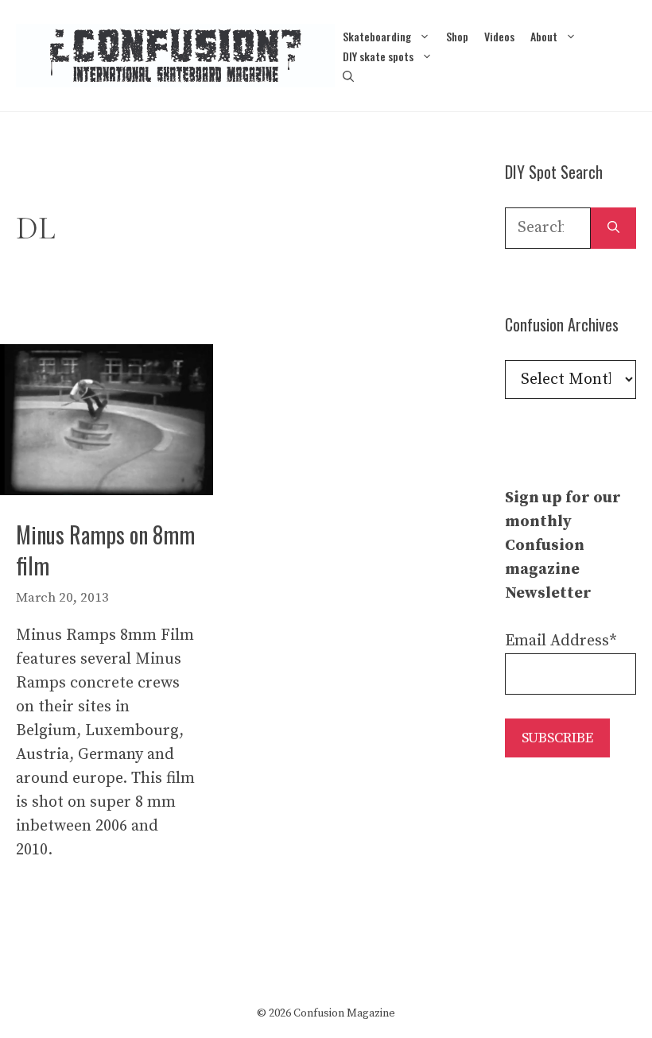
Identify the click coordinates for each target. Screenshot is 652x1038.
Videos (499, 36)
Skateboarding (377, 36)
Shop (457, 36)
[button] (348, 76)
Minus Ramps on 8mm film (105, 550)
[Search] (613, 228)
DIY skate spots (378, 56)
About (543, 36)
